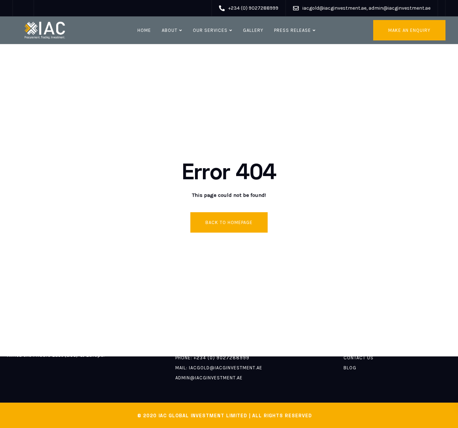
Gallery (253, 30)
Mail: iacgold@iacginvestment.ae (218, 367)
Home (144, 30)
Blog (350, 367)
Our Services (210, 30)
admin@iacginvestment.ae (209, 377)
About (169, 30)
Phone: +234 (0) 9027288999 (212, 357)
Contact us (359, 357)
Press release (292, 30)
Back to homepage (229, 222)
